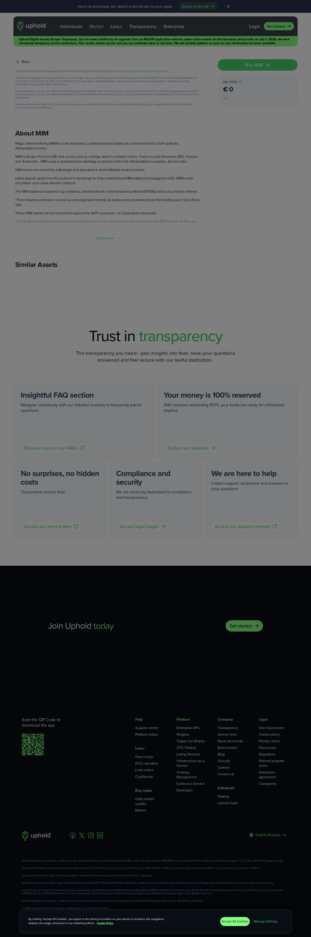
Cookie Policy (105, 923)
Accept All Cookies (235, 921)
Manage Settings (266, 921)
